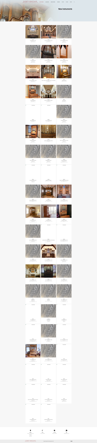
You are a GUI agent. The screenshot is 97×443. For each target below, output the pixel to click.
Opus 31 (33, 219)
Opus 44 (64, 119)
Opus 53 (64, 59)
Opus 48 (48, 99)
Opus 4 (48, 398)
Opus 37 (33, 179)
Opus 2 (33, 418)
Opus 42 (48, 139)
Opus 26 (64, 239)
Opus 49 (33, 99)
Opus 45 (48, 119)
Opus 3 (64, 398)
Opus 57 (33, 59)
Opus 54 (48, 59)
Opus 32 (64, 199)
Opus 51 (48, 79)
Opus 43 (33, 139)
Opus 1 (48, 418)
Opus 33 (48, 199)
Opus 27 (48, 239)
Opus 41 (64, 139)
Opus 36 (48, 179)
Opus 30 (48, 219)
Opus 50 (64, 79)
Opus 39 (48, 159)
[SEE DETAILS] (33, 32)
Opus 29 (64, 219)
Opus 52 (33, 79)
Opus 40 (33, 159)
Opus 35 (64, 179)
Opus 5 (33, 398)
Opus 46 (33, 119)
